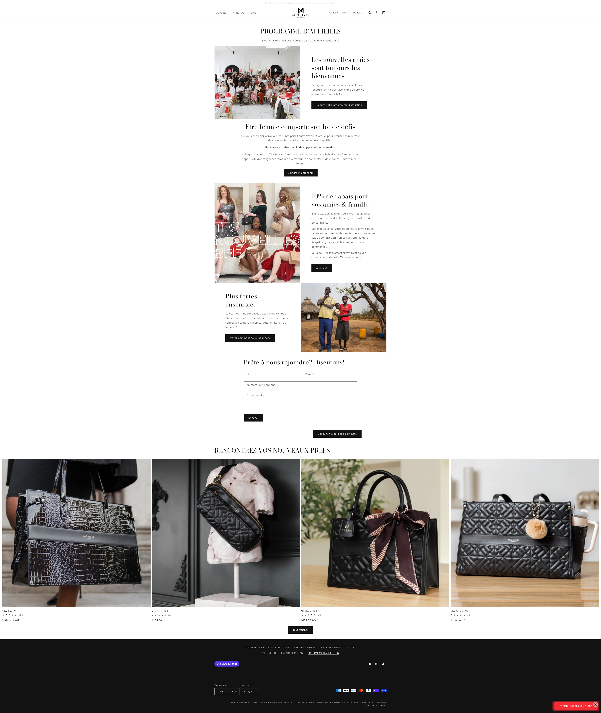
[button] (222, 13)
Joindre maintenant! (300, 172)
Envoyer (253, 417)
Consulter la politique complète (337, 433)
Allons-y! (321, 268)
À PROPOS (250, 647)
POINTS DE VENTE (329, 647)
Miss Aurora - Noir (460, 611)
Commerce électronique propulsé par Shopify (272, 703)
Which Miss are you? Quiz (576, 705)
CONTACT (348, 647)
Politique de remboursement (309, 702)
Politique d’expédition (334, 702)
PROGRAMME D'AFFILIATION (323, 653)
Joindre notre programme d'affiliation (339, 104)
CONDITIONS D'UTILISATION (300, 647)
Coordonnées (353, 702)
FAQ (261, 647)
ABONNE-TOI (269, 653)
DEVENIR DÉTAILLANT (292, 653)
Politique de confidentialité (374, 702)
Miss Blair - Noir (309, 611)
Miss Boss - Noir (10, 611)
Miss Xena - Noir (160, 611)
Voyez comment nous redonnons (250, 337)
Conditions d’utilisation (376, 706)
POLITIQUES (273, 647)
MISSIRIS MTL (245, 703)
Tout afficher (300, 630)
